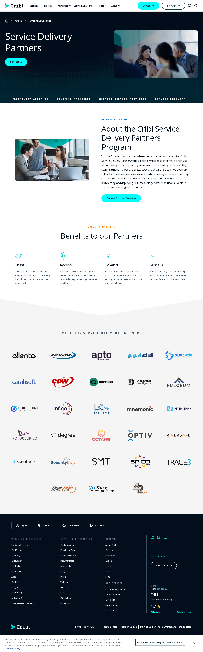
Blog (62, 571)
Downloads (65, 566)
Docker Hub (65, 603)
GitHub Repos (66, 598)
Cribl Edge (16, 555)
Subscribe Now (164, 565)
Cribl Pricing (16, 592)
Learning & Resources (84, 5)
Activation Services (19, 598)
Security (108, 566)
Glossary (64, 587)
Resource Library (68, 555)
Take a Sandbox (112, 594)
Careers (109, 550)
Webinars (64, 582)
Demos (146, 5)
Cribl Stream (17, 550)
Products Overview (19, 545)
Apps (13, 577)
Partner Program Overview (121, 198)
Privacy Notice (129, 627)
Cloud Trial (110, 600)
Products (48, 5)
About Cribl (110, 545)
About (114, 5)
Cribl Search (16, 560)
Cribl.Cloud (16, 571)
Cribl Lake (15, 566)
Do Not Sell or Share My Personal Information (166, 627)
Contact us (16, 61)
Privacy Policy (13, 648)
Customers (63, 5)
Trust (107, 571)
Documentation (67, 560)
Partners (18, 21)
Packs (62, 592)
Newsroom (110, 555)
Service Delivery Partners (22, 603)
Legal (107, 577)
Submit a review (184, 612)
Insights (14, 587)
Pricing (102, 5)
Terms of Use (109, 627)
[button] (30, 99)
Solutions (34, 5)
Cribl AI (14, 582)
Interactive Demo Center (116, 589)
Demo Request (112, 605)
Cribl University (67, 545)
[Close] (194, 643)
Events (63, 577)
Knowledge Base (67, 550)
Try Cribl (171, 5)
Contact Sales (111, 610)
